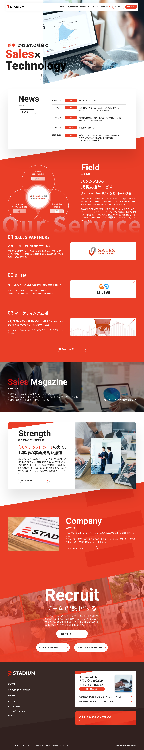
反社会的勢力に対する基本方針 (42, 746)
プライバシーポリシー (14, 746)
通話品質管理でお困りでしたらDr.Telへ (96, 701)
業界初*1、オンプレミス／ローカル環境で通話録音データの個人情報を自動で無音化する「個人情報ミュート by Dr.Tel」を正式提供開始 (94, 137)
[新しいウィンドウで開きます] (103, 251)
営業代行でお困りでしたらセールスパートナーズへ (101, 696)
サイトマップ (26, 746)
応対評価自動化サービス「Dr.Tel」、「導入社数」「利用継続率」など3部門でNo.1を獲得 (94, 119)
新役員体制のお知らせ (82, 100)
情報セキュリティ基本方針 (60, 746)
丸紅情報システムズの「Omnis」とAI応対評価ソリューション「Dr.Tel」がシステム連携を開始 (94, 109)
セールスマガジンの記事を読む (119, 399)
